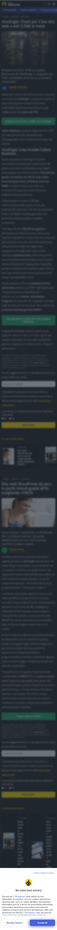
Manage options (15, 923)
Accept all (42, 923)
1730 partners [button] (19, 896)
